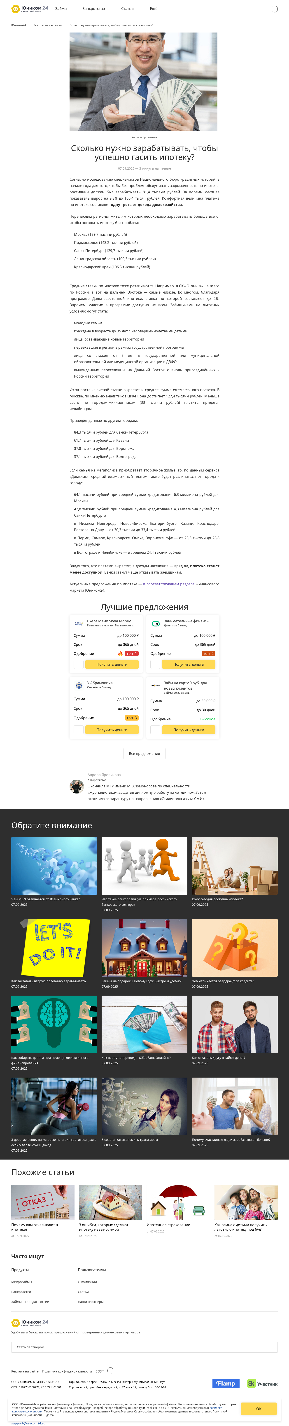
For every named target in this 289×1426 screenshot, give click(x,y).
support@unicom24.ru (28, 1423)
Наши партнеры (91, 1302)
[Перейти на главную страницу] (29, 9)
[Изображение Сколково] (262, 1384)
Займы (61, 8)
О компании (87, 1282)
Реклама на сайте (25, 1371)
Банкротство (93, 8)
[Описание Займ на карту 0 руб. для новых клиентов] (155, 729)
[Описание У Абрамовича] (79, 729)
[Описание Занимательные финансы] (155, 664)
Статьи (127, 8)
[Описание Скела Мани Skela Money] (79, 664)
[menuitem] (64, 9)
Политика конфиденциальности (67, 1371)
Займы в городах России (30, 1302)
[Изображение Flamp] (226, 1384)
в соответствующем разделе (168, 583)
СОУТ (100, 1371)
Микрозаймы (21, 1282)
